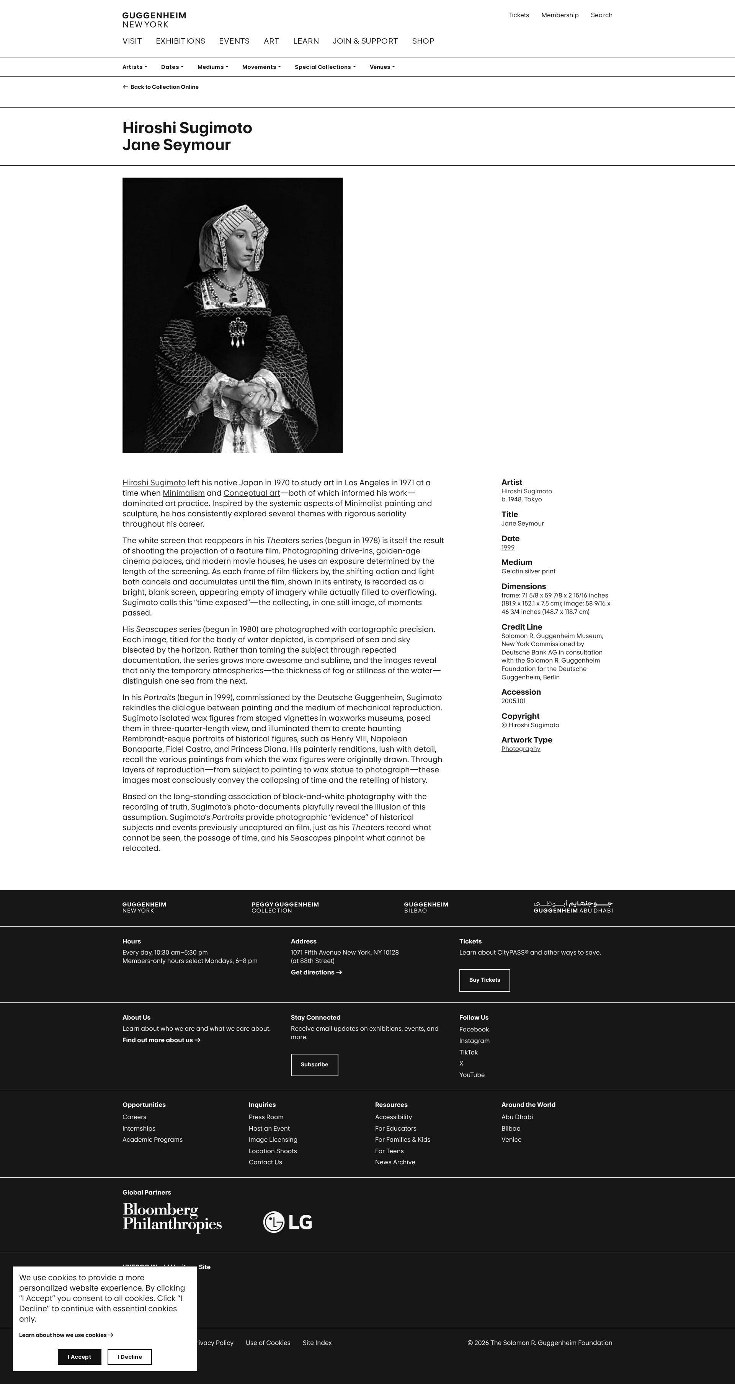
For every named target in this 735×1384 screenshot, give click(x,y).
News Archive (395, 1162)
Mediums (215, 67)
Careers (134, 1117)
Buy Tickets (484, 980)
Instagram (474, 1041)
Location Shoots (273, 1151)
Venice (511, 1139)
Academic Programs (152, 1139)
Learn (306, 41)
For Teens (389, 1151)
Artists (137, 67)
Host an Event (269, 1128)
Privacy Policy (213, 1342)
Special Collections (328, 67)
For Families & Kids (403, 1139)
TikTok (468, 1052)
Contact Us (265, 1162)
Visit (132, 41)
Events (234, 41)
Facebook (474, 1029)
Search (601, 15)
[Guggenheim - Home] (154, 20)
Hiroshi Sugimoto (154, 482)
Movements (264, 67)
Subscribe (314, 1064)
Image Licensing (273, 1139)
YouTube (472, 1075)
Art (271, 41)
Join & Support (366, 41)
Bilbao (511, 1128)
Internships (138, 1128)
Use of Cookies (268, 1342)
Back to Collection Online (164, 87)
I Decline (130, 1356)
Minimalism (184, 493)
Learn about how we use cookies (63, 1335)
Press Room (266, 1117)
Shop (423, 41)
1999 (507, 547)
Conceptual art (252, 493)
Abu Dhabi (517, 1117)
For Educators (395, 1128)
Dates (174, 67)
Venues (385, 67)
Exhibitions (180, 41)
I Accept (79, 1356)
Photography (521, 748)
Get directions (313, 972)
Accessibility (393, 1117)
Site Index (317, 1342)
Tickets (518, 15)
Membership (560, 15)
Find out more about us (157, 1040)
